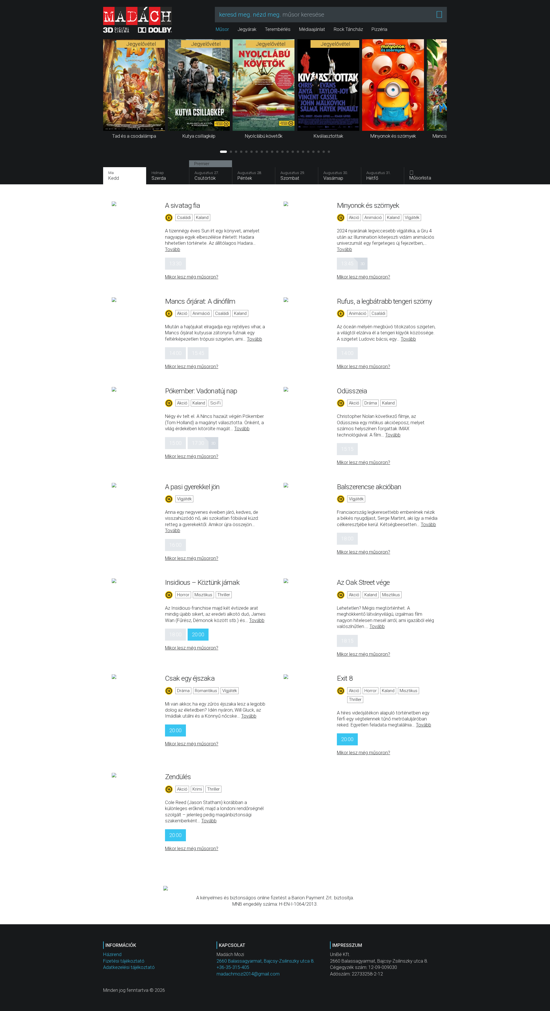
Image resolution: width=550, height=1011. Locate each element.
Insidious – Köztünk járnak (202, 582)
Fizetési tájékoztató (123, 961)
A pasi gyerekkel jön (192, 487)
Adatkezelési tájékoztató (129, 967)
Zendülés (178, 777)
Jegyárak (246, 29)
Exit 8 (345, 678)
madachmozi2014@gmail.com (248, 974)
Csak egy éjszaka (190, 678)
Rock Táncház (348, 29)
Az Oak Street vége (363, 582)
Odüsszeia (352, 391)
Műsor (222, 29)
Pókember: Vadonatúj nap (201, 391)
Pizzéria (379, 29)
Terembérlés (277, 29)
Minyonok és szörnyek (368, 205)
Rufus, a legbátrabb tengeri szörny (384, 301)
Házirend (112, 954)
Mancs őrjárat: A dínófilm (200, 301)
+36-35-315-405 (233, 967)
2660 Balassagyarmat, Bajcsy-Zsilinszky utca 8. (266, 961)
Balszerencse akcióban (369, 487)
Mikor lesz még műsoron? (191, 277)
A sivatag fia (182, 205)
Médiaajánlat (312, 29)
